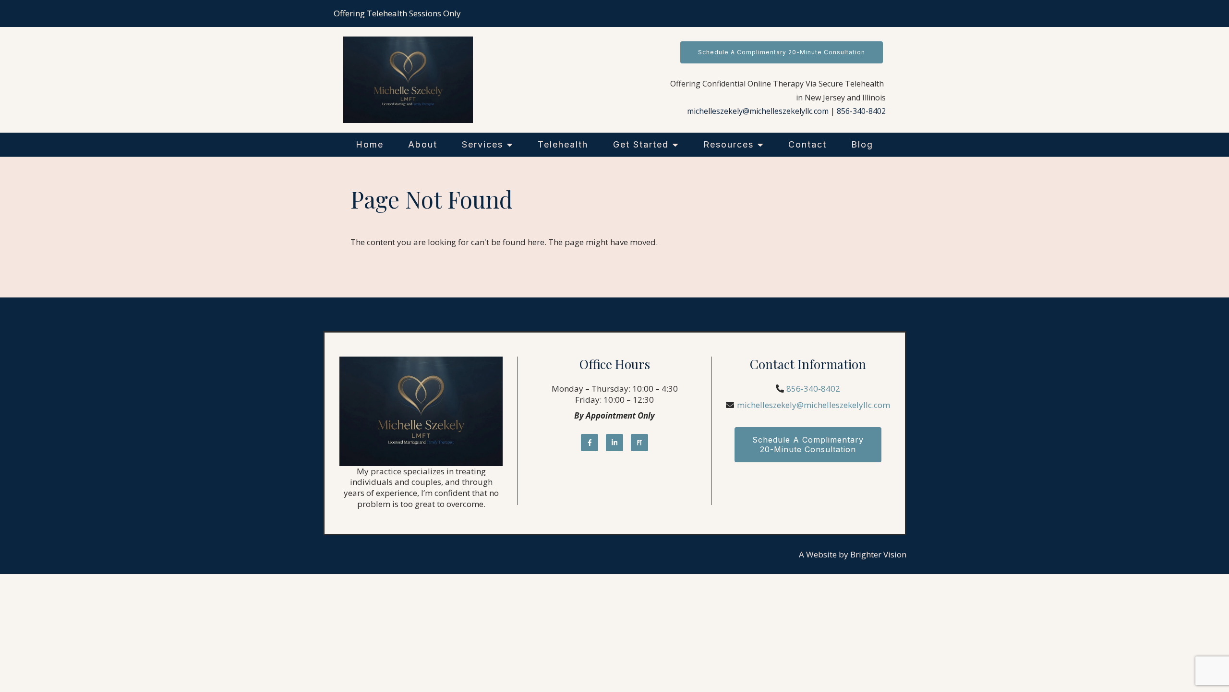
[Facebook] (589, 442)
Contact (807, 144)
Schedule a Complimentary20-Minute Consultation (808, 444)
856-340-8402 (861, 111)
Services (482, 144)
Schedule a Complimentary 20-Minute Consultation (781, 52)
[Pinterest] (639, 442)
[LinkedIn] (614, 442)
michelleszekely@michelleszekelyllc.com (758, 111)
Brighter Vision (878, 554)
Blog (862, 144)
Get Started (641, 144)
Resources (728, 144)
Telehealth (563, 144)
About (422, 144)
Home (370, 144)
